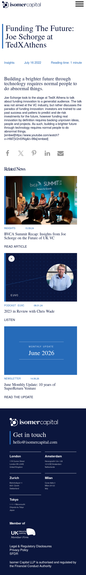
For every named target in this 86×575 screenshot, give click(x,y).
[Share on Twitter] (23, 153)
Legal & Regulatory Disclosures (31, 546)
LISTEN (9, 319)
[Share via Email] (62, 153)
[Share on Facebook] (9, 153)
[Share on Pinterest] (36, 153)
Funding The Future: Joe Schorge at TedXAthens (40, 36)
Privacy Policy (19, 550)
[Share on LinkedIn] (49, 153)
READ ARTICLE (15, 246)
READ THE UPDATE (18, 397)
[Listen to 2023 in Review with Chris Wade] (11, 259)
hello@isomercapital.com (35, 442)
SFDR (14, 553)
